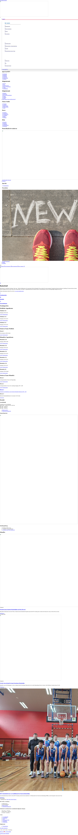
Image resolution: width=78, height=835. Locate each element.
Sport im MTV (4, 69)
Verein (3, 19)
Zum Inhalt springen (3, 0)
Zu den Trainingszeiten (4, 314)
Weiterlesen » (2, 613)
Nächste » (15, 799)
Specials (3, 181)
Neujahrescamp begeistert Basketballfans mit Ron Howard (12, 609)
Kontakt (3, 262)
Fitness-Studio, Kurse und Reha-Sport (8, 99)
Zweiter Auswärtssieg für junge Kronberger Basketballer (12, 683)
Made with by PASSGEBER (5, 831)
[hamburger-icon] (0, 17)
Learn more (2, 397)
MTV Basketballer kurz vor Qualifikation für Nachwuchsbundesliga (15, 793)
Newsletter (4, 263)
